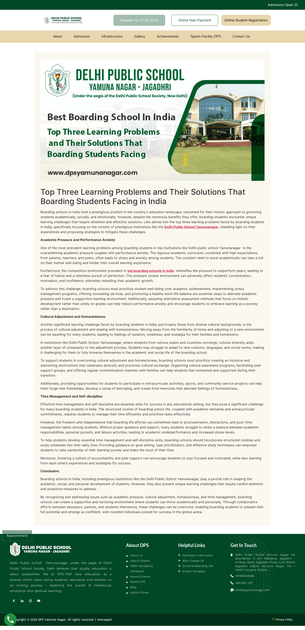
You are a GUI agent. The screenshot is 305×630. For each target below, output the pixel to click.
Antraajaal (104, 619)
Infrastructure (111, 36)
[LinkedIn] (22, 601)
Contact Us (241, 36)
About (57, 36)
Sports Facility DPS (205, 36)
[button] (58, 36)
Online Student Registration (245, 20)
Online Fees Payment (194, 20)
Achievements (168, 36)
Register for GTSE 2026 (139, 20)
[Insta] (30, 601)
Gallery (139, 36)
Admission (82, 36)
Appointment (17, 535)
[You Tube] (39, 601)
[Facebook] (14, 601)
